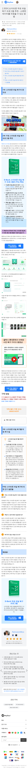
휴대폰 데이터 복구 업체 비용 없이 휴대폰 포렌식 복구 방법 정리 (14, 682)
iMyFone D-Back (5, 144)
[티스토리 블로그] (15, 733)
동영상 (12, 187)
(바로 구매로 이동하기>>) (8, 401)
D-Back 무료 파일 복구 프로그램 (14, 602)
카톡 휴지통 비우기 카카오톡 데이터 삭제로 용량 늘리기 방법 (13, 658)
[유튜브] (9, 733)
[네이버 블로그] (12, 733)
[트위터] (24, 733)
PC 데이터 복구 (19, 704)
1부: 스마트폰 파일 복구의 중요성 (14, 69)
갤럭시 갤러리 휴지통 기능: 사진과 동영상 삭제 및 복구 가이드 (14, 677)
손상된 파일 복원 (9, 704)
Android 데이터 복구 (11, 21)
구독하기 (23, 740)
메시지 (8, 187)
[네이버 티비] (18, 733)
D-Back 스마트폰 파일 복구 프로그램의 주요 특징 (14, 181)
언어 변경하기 (14, 745)
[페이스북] (21, 733)
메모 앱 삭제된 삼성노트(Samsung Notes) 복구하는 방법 (13, 663)
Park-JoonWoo (18, 632)
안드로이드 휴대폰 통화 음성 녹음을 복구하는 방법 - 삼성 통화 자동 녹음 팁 (14, 667)
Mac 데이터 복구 (14, 707)
